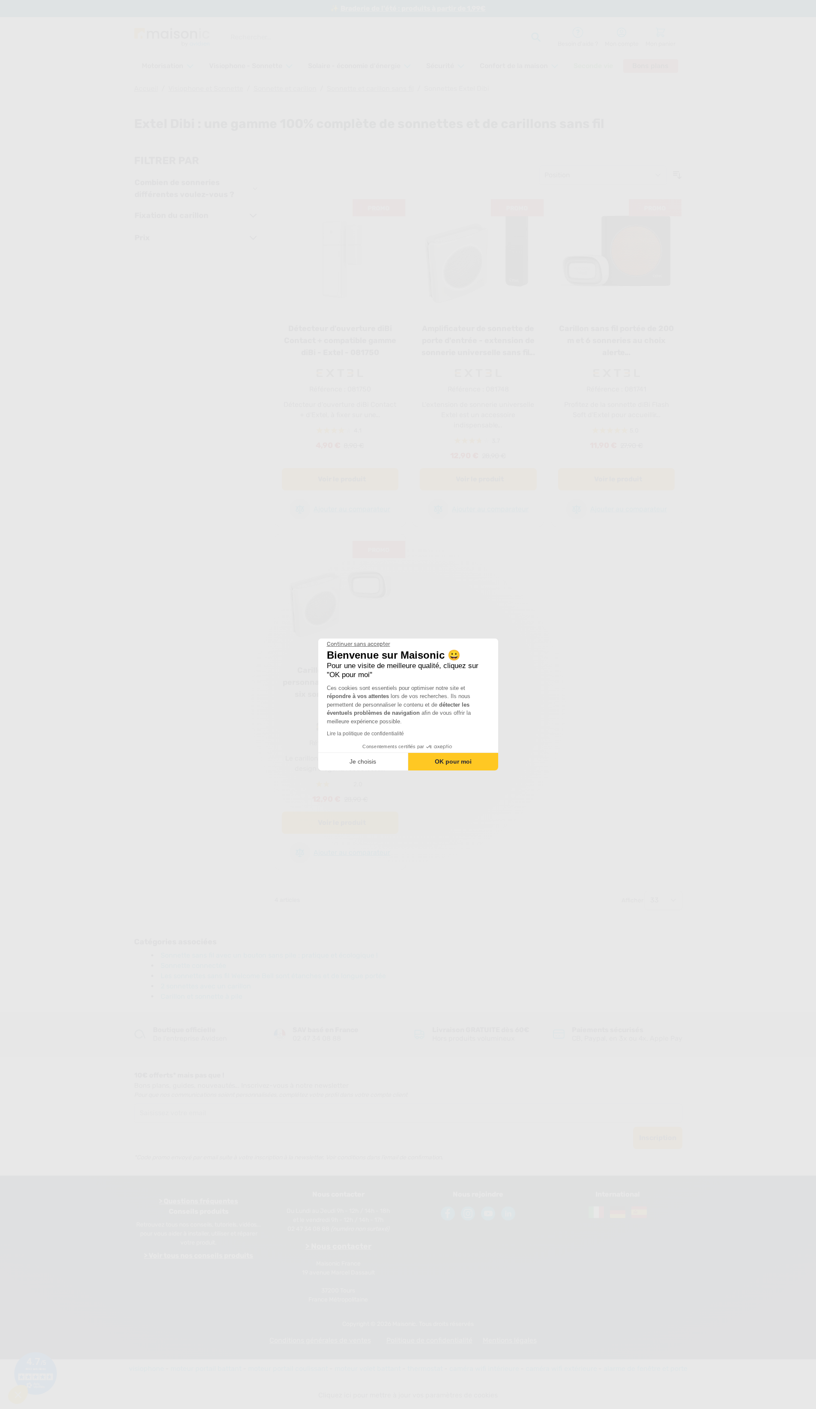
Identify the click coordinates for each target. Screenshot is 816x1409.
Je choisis (363, 761)
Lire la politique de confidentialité (365, 734)
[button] (18, 1394)
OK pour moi (453, 761)
